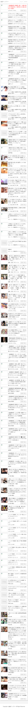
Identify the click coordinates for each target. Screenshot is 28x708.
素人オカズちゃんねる (13, 351)
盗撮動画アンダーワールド (14, 17)
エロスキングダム (12, 10)
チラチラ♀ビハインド (13, 551)
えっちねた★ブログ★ (13, 177)
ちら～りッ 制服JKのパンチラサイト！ (17, 219)
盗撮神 (9, 434)
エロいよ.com (11, 518)
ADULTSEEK (11, 393)
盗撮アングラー (12, 706)
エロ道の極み (11, 476)
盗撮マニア (10, 51)
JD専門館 (10, 136)
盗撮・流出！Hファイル (13, 262)
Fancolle (10, 616)
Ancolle (9, 664)
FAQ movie (10, 583)
